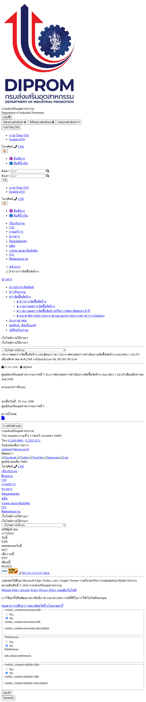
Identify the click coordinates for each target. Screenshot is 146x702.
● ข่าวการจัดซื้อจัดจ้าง (31, 301)
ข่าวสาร (14, 236)
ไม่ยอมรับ (8, 697)
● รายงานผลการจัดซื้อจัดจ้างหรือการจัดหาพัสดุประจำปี (53, 311)
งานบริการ (16, 231)
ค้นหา (6, 171)
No (11, 618)
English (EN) (17, 139)
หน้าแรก (15, 266)
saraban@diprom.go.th (15, 449)
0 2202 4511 (32, 440)
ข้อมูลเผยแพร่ (18, 241)
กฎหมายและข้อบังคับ (23, 250)
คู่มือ (12, 245)
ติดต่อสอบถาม (18, 258)
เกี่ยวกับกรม (17, 223)
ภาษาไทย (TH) (11, 127)
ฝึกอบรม (7, 476)
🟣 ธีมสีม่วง (17, 158)
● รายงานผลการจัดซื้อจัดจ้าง (36, 306)
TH (4, 180)
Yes (11, 614)
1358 (21, 146)
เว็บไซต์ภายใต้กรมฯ (15, 342)
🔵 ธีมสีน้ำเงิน (18, 163)
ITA (11, 254)
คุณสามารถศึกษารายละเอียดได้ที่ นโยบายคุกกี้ (32, 605)
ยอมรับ (7, 692)
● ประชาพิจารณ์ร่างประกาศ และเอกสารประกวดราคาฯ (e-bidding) (61, 315)
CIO (11, 227)
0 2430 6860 (16, 440)
